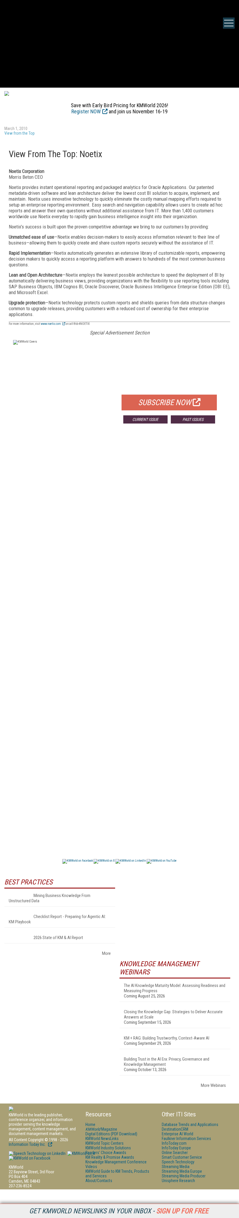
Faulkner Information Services (186, 1138)
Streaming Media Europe (182, 1171)
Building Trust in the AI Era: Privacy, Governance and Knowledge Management (166, 1061)
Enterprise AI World (177, 1134)
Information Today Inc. (28, 1144)
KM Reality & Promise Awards (109, 1157)
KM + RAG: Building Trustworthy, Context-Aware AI (166, 1038)
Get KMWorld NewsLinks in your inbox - (118, 1211)
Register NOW (86, 111)
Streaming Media (175, 1166)
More (106, 953)
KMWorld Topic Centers (104, 1143)
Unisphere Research (178, 1180)
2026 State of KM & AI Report (58, 937)
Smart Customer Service (182, 1157)
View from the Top (19, 133)
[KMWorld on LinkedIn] (37, 1153)
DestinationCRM (175, 1129)
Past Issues (192, 419)
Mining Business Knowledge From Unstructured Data (49, 898)
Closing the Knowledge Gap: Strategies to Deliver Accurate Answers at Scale (173, 1014)
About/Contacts (98, 1180)
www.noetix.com (51, 323)
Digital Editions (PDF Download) (111, 1134)
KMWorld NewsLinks (102, 1138)
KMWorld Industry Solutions (108, 1148)
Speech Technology (178, 1162)
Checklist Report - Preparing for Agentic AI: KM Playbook (57, 919)
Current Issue (145, 419)
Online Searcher (175, 1152)
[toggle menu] (229, 23)
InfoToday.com (174, 1143)
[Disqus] (119, 514)
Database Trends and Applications (190, 1124)
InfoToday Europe (176, 1148)
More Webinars (213, 1085)
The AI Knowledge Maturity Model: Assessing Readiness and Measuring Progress (174, 988)
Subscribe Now (164, 402)
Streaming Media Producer (183, 1176)
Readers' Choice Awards (105, 1152)
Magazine (101, 1129)
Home (90, 1124)
